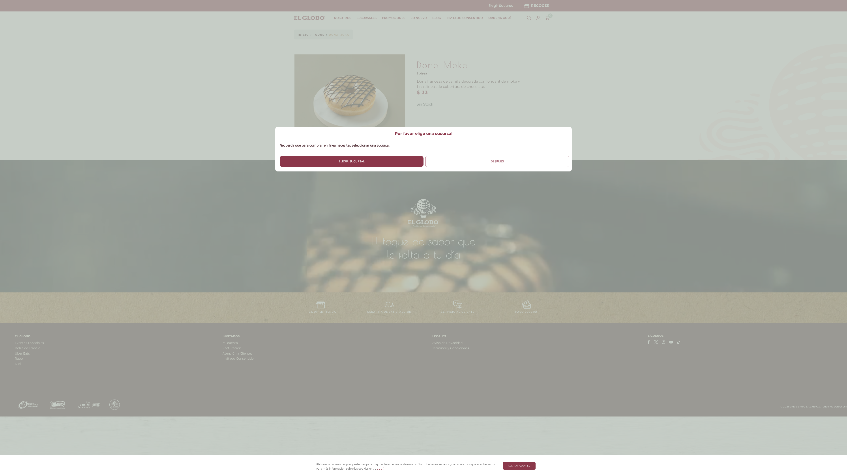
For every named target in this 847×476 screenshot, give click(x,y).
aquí (380, 468)
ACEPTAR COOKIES (519, 466)
